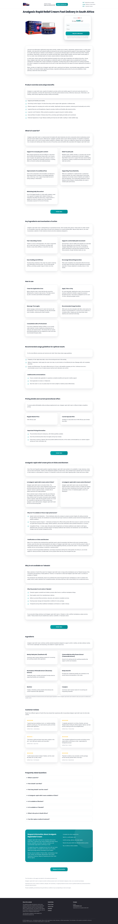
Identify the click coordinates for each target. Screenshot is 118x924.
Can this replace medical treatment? (39, 819)
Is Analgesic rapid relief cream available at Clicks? (43, 795)
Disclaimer (50, 908)
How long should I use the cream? (38, 789)
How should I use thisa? (35, 783)
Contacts (50, 910)
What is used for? (33, 777)
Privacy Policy (51, 904)
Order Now (59, 211)
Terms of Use (50, 906)
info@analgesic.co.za (77, 905)
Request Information (59, 869)
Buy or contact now (61, 4)
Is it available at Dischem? (35, 801)
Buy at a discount (78, 33)
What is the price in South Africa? (38, 813)
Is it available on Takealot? (36, 807)
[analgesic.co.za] (26, 4)
